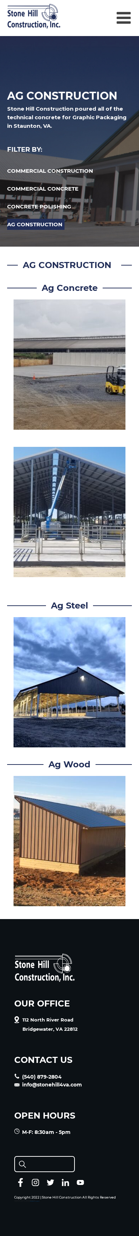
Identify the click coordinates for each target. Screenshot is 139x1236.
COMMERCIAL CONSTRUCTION (50, 170)
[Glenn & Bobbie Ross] (69, 901)
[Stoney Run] (69, 572)
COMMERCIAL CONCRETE (42, 188)
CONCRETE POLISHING (39, 206)
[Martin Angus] (69, 743)
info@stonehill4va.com (52, 1084)
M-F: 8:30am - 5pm (46, 1132)
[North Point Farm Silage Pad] (69, 425)
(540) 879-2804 (42, 1077)
